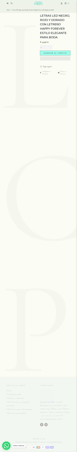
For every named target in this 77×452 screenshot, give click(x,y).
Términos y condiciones (15, 398)
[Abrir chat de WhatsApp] (6, 446)
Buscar (9, 390)
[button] (55, 58)
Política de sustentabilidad (16, 413)
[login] (62, 3)
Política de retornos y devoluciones (19, 409)
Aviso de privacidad (14, 394)
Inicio (8, 10)
